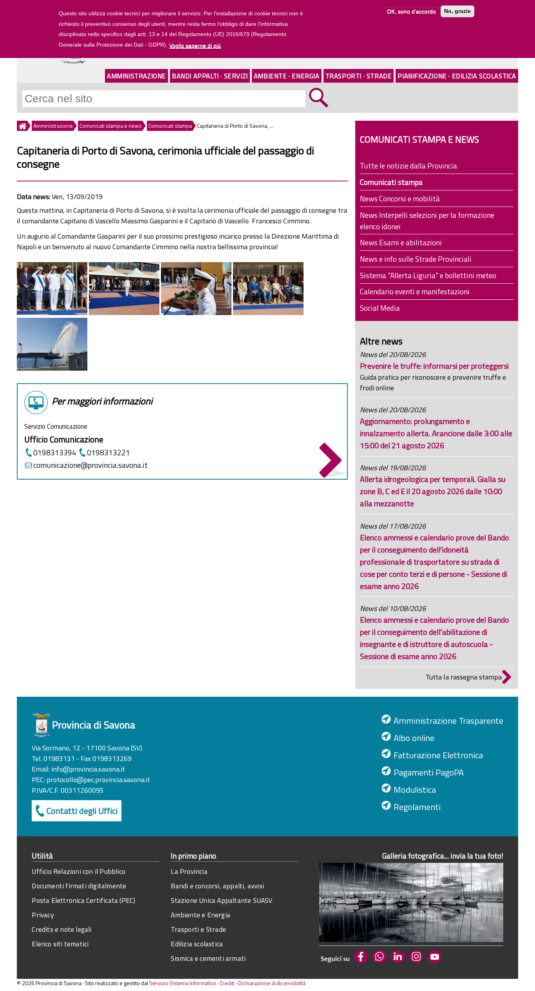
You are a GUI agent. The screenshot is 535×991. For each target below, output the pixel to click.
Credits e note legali (61, 929)
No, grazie (457, 11)
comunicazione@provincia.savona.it (90, 465)
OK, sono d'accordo (411, 11)
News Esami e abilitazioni (401, 242)
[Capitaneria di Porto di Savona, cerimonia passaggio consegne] (52, 312)
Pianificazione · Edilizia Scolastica (457, 76)
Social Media (380, 307)
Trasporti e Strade (198, 929)
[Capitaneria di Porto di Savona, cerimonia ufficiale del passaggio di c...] (124, 312)
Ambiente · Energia (287, 76)
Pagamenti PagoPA (429, 772)
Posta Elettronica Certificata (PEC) (83, 900)
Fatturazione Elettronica (438, 755)
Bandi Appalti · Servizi (210, 76)
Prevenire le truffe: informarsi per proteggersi (434, 366)
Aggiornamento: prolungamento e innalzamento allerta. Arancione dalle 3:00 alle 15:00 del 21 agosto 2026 (436, 433)
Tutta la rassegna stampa (464, 677)
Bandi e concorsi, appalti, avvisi (217, 885)
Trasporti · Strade (358, 76)
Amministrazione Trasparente (448, 720)
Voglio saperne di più (195, 45)
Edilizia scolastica (197, 943)
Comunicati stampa (170, 125)
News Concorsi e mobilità (400, 198)
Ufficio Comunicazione (63, 439)
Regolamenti (417, 806)
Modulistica (415, 789)
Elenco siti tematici (60, 943)
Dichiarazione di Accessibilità (271, 983)
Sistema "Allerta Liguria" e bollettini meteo (428, 275)
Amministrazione (136, 76)
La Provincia (189, 871)
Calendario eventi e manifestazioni (415, 291)
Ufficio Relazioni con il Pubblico (78, 871)
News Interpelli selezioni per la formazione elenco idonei (427, 220)
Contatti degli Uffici (82, 810)
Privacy (42, 914)
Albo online (414, 738)
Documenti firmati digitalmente (79, 885)
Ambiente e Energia (200, 914)
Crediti (227, 983)
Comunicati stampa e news (111, 125)
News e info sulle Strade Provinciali (416, 259)
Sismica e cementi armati (208, 958)
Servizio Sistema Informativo (182, 983)
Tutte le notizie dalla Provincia (408, 165)
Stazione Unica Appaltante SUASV (221, 900)
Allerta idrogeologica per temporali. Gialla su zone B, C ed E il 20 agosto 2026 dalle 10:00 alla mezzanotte (432, 491)
